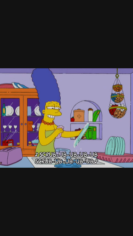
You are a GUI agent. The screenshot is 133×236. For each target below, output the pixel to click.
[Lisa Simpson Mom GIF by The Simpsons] (66, 118)
